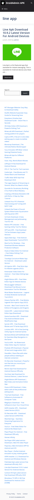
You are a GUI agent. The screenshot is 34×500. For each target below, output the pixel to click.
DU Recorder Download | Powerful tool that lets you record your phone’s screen (17, 363)
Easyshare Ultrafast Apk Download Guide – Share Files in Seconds (16, 120)
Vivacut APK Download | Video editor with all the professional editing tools (15, 389)
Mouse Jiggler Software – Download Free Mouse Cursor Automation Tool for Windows (15, 287)
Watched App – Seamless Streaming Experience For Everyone (14, 421)
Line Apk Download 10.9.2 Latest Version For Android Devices (16, 33)
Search (7, 90)
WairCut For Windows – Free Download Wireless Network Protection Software (15, 245)
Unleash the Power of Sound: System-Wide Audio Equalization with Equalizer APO (16, 211)
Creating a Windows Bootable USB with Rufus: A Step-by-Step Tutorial (17, 196)
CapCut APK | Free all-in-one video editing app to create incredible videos (17, 139)
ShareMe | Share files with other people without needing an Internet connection (16, 355)
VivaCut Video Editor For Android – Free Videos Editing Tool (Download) (16, 253)
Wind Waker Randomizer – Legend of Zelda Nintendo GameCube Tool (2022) (17, 294)
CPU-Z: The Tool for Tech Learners (17, 169)
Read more (8, 77)
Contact (25, 494)
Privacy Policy (10, 494)
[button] (31, 3)
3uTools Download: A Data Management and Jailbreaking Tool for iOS (15, 219)
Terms (19, 494)
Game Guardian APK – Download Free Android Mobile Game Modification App (16, 318)
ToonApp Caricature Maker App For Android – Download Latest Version (16, 260)
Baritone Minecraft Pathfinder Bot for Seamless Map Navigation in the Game (17, 337)
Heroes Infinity (10, 437)
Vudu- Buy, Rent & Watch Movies (16, 161)
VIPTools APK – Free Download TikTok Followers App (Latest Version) (15, 232)
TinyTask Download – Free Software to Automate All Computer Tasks (14, 397)
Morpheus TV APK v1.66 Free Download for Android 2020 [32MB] (15, 480)
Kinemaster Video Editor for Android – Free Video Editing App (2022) (16, 274)
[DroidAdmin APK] (3, 3)
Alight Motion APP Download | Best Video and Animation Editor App (16, 381)
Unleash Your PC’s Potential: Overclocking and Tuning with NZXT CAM (15, 203)
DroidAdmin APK (15, 2)
